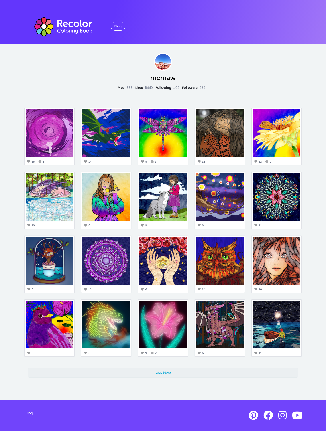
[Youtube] (297, 415)
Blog (118, 26)
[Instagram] (282, 415)
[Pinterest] (253, 415)
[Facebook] (268, 415)
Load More (163, 372)
